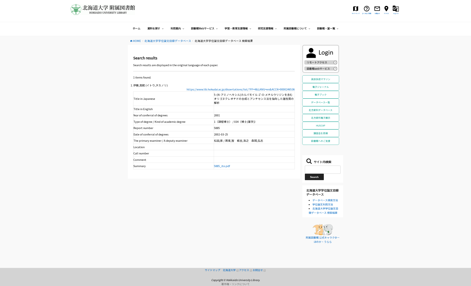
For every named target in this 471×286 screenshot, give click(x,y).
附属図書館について (295, 28)
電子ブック (321, 94)
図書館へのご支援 (320, 141)
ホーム (136, 28)
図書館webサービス (318, 68)
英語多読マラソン (320, 79)
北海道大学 (231, 270)
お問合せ (259, 270)
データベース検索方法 (325, 200)
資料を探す (153, 28)
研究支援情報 (265, 28)
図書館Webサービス (202, 28)
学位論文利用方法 (322, 204)
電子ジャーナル (320, 87)
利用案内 (176, 28)
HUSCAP (320, 125)
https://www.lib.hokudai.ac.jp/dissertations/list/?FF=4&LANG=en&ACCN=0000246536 (241, 89)
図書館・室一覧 (326, 28)
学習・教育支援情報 (236, 28)
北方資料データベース (320, 110)
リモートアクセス (317, 62)
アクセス (245, 270)
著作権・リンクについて (235, 284)
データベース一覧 (320, 102)
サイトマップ (214, 270)
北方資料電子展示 (320, 117)
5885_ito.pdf (222, 166)
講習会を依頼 (321, 133)
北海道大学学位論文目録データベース (322, 192)
